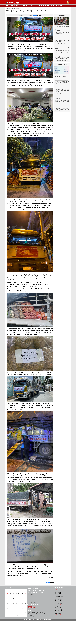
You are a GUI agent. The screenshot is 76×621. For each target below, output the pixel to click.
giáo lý (17, 5)
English (64, 3)
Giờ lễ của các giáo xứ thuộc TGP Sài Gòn (37, 590)
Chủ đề (17, 15)
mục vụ (42, 5)
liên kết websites (59, 587)
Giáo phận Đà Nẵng (58, 609)
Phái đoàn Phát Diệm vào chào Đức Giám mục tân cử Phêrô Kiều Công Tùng (62, 101)
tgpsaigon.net (30, 594)
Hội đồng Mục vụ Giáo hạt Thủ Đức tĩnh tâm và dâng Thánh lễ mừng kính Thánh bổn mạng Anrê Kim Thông (62, 57)
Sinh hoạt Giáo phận (15, 8)
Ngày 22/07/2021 (10, 15)
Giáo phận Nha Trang (58, 610)
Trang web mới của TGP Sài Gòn (35, 592)
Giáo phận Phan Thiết (59, 599)
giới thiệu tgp (33, 5)
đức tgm (60, 5)
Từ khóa (27, 15)
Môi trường (47, 5)
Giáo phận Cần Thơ (58, 593)
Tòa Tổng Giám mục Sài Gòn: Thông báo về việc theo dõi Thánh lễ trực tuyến (62, 82)
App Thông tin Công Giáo (33, 604)
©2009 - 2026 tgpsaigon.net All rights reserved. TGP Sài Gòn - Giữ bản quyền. (38, 619)
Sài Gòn (31, 15)
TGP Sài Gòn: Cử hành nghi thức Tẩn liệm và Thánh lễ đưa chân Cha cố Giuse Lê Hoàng (62, 37)
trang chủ (8, 5)
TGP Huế (56, 606)
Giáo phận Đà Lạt (58, 595)
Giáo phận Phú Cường (59, 600)
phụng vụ (13, 5)
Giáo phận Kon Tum (58, 611)
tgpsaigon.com (31, 595)
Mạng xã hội (30, 599)
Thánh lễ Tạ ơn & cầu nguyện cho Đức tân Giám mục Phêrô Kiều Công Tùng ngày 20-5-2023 (62, 109)
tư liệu (27, 5)
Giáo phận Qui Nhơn (58, 613)
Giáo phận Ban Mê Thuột (59, 607)
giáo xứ (38, 5)
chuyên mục (22, 5)
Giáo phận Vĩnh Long (58, 602)
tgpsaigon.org (30, 597)
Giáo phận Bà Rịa (58, 592)
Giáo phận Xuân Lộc (58, 603)
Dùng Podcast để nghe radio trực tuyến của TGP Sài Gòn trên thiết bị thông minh (62, 90)
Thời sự (8, 8)
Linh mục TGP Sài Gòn (33, 588)
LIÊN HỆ (29, 610)
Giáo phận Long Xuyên (59, 596)
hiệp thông (20, 15)
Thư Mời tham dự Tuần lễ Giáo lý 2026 (61, 60)
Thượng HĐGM (54, 5)
